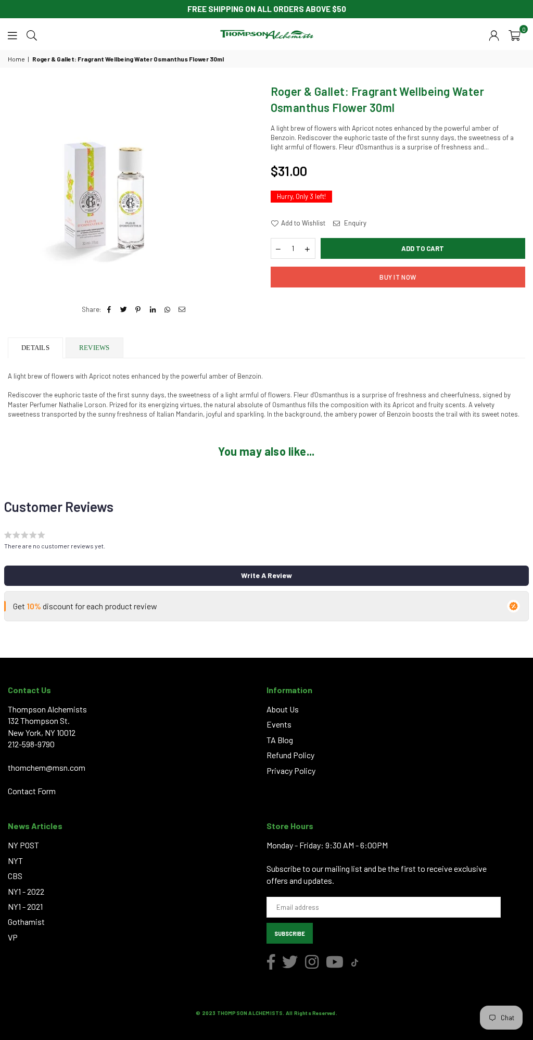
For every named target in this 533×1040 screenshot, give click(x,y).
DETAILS (35, 348)
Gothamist (26, 921)
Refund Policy (290, 755)
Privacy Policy (290, 770)
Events (278, 724)
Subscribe (289, 933)
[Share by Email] (182, 309)
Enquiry (354, 223)
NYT (15, 861)
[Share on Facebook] (109, 309)
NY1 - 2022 (26, 891)
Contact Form (32, 791)
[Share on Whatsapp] (167, 309)
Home (16, 58)
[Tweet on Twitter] (124, 309)
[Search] (32, 34)
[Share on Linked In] (153, 309)
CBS (15, 876)
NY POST (23, 845)
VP (13, 937)
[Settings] (494, 34)
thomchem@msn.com (46, 767)
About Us (282, 709)
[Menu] (12, 34)
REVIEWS (94, 348)
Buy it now (397, 277)
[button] (514, 34)
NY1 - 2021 (25, 906)
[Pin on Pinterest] (138, 309)
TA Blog (279, 740)
